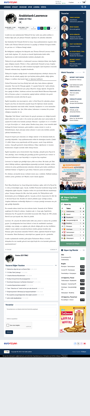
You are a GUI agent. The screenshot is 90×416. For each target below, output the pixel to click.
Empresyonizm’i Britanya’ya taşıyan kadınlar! (21, 291)
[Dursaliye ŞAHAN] (64, 101)
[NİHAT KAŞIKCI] (64, 28)
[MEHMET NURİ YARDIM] (64, 78)
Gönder (9, 332)
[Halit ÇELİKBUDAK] (64, 45)
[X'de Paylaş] (41, 28)
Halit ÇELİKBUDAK (76, 44)
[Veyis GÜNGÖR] (64, 36)
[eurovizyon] (10, 2)
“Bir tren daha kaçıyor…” (74, 93)
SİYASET (15, 7)
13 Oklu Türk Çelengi (14, 272)
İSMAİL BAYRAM (75, 17)
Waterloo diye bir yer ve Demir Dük (18, 269)
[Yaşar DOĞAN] (64, 109)
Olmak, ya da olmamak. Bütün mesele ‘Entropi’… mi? (77, 111)
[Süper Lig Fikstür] (84, 250)
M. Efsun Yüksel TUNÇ (77, 51)
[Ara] (82, 7)
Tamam (64, 356)
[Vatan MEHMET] (64, 118)
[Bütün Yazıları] (56, 265)
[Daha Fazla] (48, 28)
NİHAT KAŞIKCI (74, 27)
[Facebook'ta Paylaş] (38, 28)
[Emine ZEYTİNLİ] (11, 18)
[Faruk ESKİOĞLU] (64, 92)
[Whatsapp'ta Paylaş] (45, 28)
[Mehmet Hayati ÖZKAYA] (64, 62)
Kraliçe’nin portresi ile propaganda (18, 279)
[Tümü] (84, 13)
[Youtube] (84, 343)
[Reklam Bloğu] (73, 143)
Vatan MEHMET (75, 116)
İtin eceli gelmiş (75, 29)
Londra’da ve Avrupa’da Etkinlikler (76, 102)
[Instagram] (81, 343)
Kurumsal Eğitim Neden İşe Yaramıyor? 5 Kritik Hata (77, 55)
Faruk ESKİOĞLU (75, 90)
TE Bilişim (83, 351)
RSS (7, 351)
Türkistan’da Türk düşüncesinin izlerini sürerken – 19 (76, 38)
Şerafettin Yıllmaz (75, 79)
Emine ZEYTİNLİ (25, 19)
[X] (78, 343)
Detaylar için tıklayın (72, 244)
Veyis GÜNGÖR (75, 34)
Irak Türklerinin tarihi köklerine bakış (76, 86)
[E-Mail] (20, 22)
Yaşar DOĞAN (74, 107)
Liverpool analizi (75, 46)
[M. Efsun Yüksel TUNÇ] (64, 53)
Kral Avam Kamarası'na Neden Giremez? (20, 282)
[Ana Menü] (85, 7)
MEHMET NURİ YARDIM (77, 77)
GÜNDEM (7, 7)
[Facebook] (75, 343)
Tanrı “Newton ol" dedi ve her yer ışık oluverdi (22, 288)
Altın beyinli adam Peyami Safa (75, 65)
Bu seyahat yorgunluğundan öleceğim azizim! (22, 295)
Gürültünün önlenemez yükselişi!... (77, 20)
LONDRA (36, 7)
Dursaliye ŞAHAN (75, 99)
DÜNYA (43, 7)
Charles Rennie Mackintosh (16, 275)
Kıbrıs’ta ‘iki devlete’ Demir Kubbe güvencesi (76, 119)
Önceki (9, 249)
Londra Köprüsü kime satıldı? (16, 285)
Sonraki (53, 249)
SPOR (30, 7)
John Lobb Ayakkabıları (14, 298)
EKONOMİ (23, 7)
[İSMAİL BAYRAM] (64, 19)
